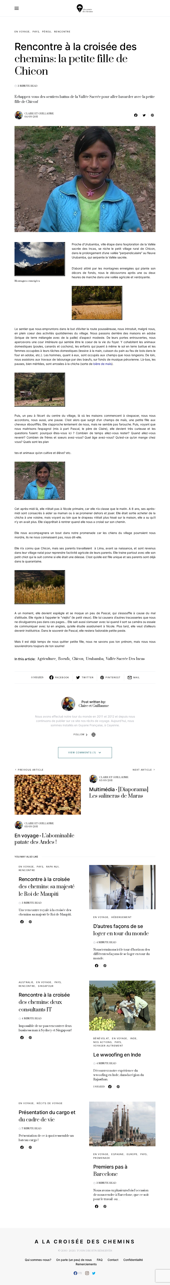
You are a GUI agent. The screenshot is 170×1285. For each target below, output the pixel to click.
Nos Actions (102, 1042)
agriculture (46, 659)
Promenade (101, 1157)
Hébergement (121, 917)
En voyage (22, 31)
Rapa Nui (52, 866)
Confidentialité (133, 1260)
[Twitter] (94, 1273)
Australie (26, 982)
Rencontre (62, 31)
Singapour (45, 986)
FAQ (100, 1260)
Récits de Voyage (50, 1103)
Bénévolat (101, 1038)
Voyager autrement (108, 1045)
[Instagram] (87, 1273)
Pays (36, 31)
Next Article (142, 769)
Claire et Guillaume (39, 113)
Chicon (77, 659)
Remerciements (86, 1264)
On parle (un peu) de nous (74, 1260)
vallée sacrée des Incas (125, 659)
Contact (113, 1260)
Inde (133, 1038)
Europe (132, 1154)
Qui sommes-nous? (38, 1260)
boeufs (64, 659)
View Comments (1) (82, 752)
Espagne (117, 1154)
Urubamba (94, 659)
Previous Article (31, 769)
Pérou (46, 31)
